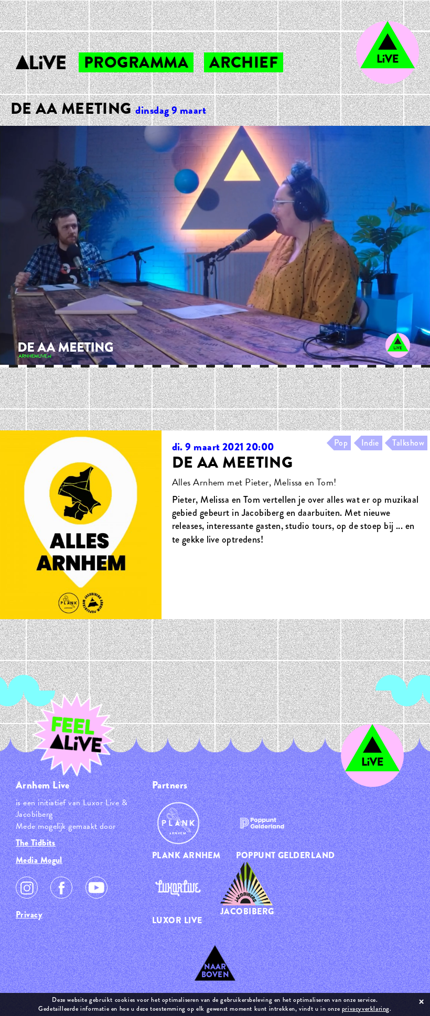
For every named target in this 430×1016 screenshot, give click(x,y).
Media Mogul (39, 860)
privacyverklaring (366, 1008)
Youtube (96, 888)
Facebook (61, 888)
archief (243, 62)
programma (136, 62)
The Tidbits (36, 843)
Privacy (29, 915)
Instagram (27, 888)
